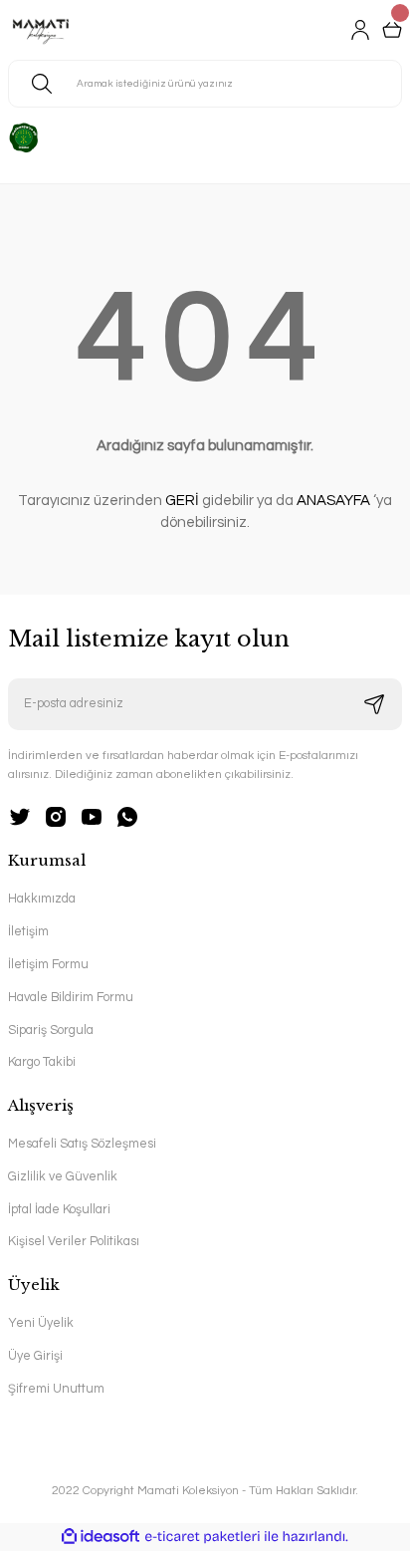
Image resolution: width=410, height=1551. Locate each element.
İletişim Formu (48, 964)
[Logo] (41, 30)
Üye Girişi (35, 1356)
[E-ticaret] (202, 1536)
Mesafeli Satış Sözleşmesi (82, 1144)
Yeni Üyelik (41, 1323)
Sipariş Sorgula (51, 1030)
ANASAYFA (333, 500)
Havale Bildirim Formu (70, 997)
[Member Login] (360, 30)
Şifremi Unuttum (56, 1389)
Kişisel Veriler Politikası (73, 1241)
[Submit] (374, 704)
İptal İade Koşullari (59, 1209)
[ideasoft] (100, 1537)
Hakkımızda (42, 899)
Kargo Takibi (42, 1062)
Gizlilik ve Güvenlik (62, 1176)
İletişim (28, 931)
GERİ (182, 500)
